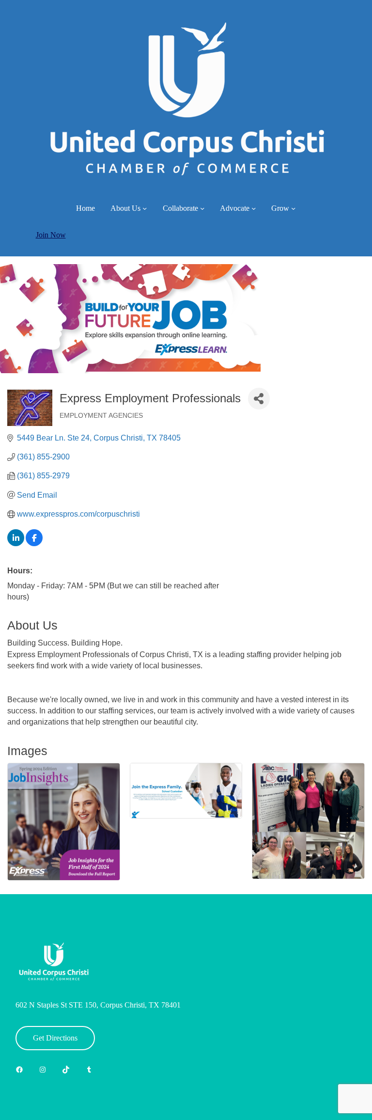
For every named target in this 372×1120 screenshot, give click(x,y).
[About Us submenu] (144, 208)
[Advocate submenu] (253, 208)
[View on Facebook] (34, 543)
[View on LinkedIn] (15, 543)
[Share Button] (259, 399)
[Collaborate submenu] (202, 208)
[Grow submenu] (293, 208)
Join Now (51, 235)
